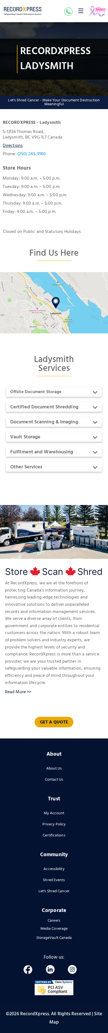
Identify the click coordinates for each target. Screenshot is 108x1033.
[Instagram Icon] (74, 970)
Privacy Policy (54, 824)
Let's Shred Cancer (54, 891)
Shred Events (54, 880)
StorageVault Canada (54, 938)
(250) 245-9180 (31, 154)
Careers (54, 921)
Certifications (54, 835)
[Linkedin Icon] (52, 970)
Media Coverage (54, 929)
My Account (54, 813)
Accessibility (53, 869)
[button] (81, 10)
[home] (23, 11)
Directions (13, 145)
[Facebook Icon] (30, 970)
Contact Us (54, 779)
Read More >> (18, 692)
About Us (54, 768)
